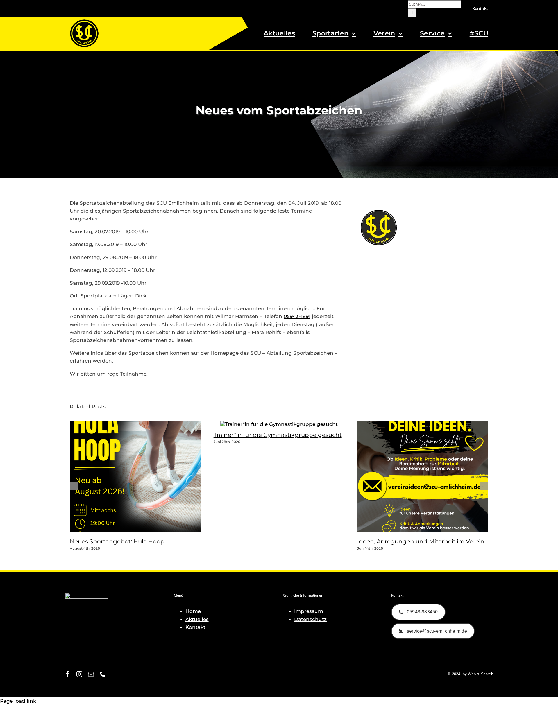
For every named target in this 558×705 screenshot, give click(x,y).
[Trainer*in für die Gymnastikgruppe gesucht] (279, 424)
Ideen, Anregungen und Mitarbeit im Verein (420, 541)
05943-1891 (297, 316)
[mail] (91, 674)
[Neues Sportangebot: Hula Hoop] (142, 531)
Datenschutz (310, 619)
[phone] (102, 674)
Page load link (18, 701)
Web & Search (480, 674)
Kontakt (195, 627)
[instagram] (79, 674)
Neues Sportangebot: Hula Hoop (117, 541)
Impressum (308, 611)
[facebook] (68, 674)
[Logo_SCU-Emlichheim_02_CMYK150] (84, 21)
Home (193, 611)
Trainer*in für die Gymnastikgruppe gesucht (278, 434)
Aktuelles (197, 619)
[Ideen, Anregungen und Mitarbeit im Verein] (429, 531)
